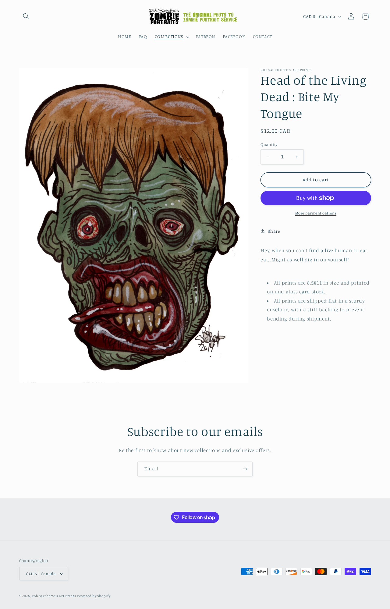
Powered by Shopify (93, 596)
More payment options (316, 213)
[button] (26, 16)
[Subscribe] (245, 469)
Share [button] (274, 231)
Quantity (269, 144)
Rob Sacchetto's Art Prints (54, 596)
